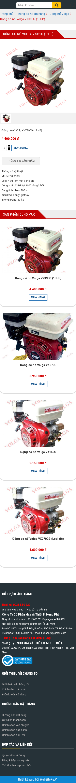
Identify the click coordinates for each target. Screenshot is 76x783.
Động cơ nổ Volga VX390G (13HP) (38, 278)
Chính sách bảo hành (14, 729)
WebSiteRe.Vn (49, 779)
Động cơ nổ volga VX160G (38, 452)
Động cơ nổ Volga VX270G (38, 365)
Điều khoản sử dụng (14, 694)
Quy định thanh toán (14, 719)
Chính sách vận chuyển (15, 725)
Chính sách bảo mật (14, 689)
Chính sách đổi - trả (13, 734)
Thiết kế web (26, 779)
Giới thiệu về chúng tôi (15, 684)
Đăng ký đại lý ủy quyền (16, 760)
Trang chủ (6, 13)
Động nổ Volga (59, 13)
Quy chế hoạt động (13, 755)
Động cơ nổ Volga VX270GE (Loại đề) (38, 538)
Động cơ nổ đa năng (31, 13)
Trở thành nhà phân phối (16, 765)
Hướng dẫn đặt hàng (14, 715)
